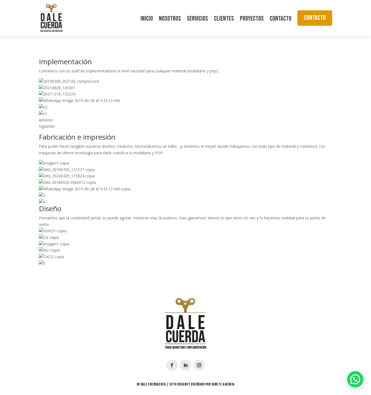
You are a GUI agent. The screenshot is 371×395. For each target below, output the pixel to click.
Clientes (224, 20)
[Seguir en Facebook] (172, 365)
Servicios (197, 20)
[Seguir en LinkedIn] (185, 365)
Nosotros (170, 20)
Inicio (146, 20)
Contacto (280, 20)
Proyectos (252, 20)
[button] (355, 379)
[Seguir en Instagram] (199, 365)
